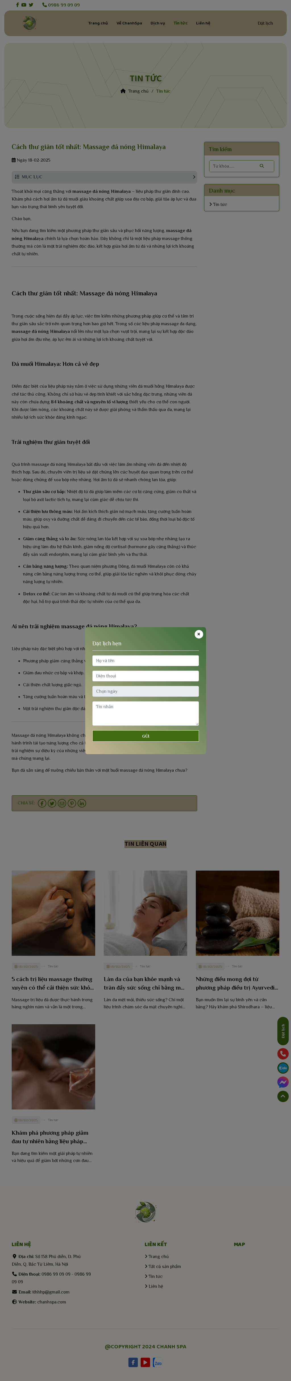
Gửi (145, 736)
